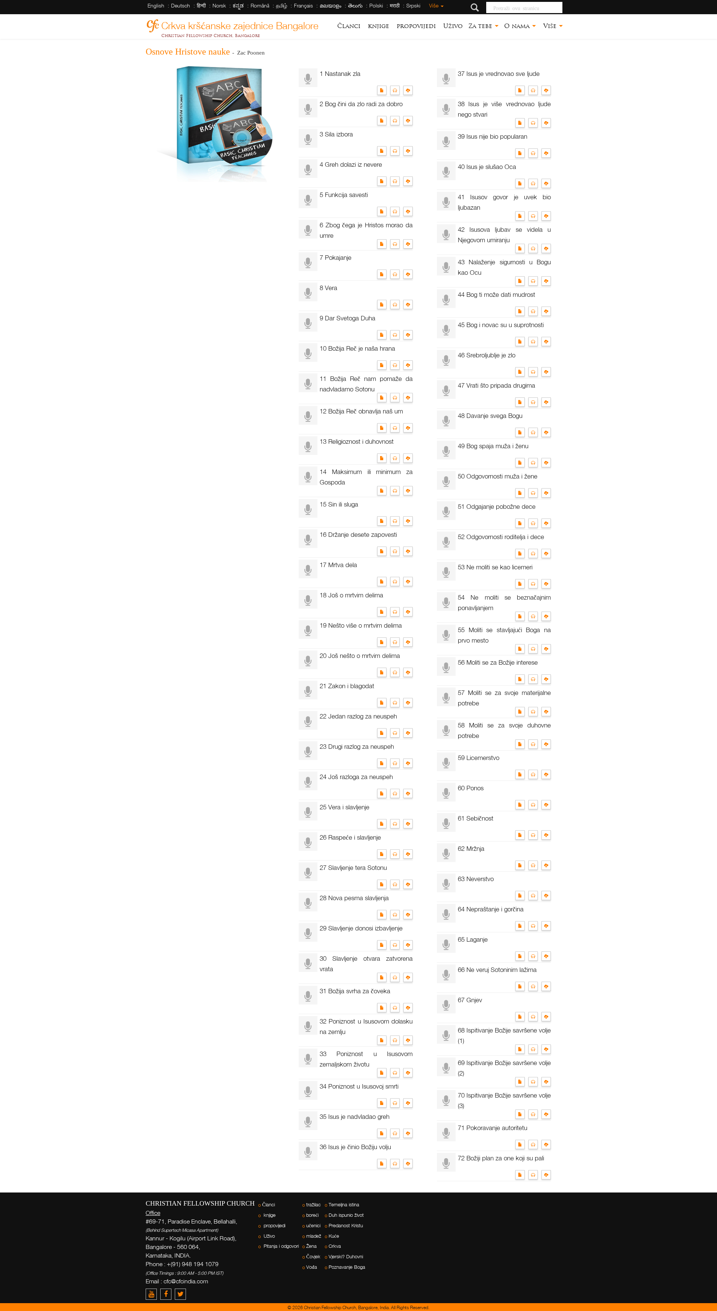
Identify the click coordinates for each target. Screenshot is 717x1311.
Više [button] (549, 26)
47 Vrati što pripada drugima (496, 385)
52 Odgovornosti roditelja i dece (501, 537)
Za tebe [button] (481, 26)
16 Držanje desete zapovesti (358, 534)
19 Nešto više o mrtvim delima (361, 625)
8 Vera (328, 288)
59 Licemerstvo (478, 757)
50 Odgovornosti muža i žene (497, 476)
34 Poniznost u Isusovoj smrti (359, 1086)
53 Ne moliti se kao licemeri (495, 567)
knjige (377, 26)
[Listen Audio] (396, 89)
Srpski (413, 5)
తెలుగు (355, 5)
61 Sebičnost (475, 818)
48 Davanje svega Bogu (490, 415)
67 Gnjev (470, 1000)
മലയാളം (330, 5)
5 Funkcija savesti (344, 195)
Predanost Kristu (346, 1225)
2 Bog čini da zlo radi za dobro (361, 104)
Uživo (452, 26)
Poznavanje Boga (347, 1267)
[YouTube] (153, 1294)
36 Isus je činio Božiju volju (355, 1147)
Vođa (311, 1267)
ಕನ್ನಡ (238, 5)
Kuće (334, 1236)
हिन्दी (201, 5)
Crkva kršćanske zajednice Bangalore (240, 24)
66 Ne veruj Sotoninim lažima (497, 969)
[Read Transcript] (383, 89)
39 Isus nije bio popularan (492, 136)
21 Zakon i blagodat (347, 686)
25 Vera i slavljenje (344, 807)
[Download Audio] (409, 89)
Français (303, 5)
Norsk (219, 5)
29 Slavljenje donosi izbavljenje (361, 928)
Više (434, 5)
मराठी (395, 5)
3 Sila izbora (336, 134)
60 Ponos (471, 788)
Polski (376, 5)
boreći (312, 1215)
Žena (311, 1246)
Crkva (335, 1246)
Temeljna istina (344, 1204)
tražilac (313, 1204)
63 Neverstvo (476, 879)
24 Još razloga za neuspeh (356, 777)
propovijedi (415, 26)
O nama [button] (517, 26)
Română (260, 5)
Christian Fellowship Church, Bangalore (210, 35)
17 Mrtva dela (338, 565)
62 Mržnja (471, 848)
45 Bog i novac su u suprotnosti (501, 325)
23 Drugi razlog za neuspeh (357, 746)
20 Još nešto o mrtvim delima (360, 655)
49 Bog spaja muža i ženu (493, 446)
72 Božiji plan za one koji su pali (501, 1158)
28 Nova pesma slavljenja (354, 898)
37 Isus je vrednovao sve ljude (499, 73)
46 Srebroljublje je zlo (486, 355)
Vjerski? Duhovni (346, 1256)
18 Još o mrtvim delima (351, 595)
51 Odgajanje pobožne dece (497, 506)
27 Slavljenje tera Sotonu (353, 867)
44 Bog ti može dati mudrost (496, 294)
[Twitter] (181, 1294)
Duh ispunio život (346, 1215)
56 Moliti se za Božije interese (498, 662)
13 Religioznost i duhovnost (357, 441)
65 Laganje (473, 939)
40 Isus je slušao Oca (487, 166)
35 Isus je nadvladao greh (354, 1116)
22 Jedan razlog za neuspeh (358, 716)
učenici (313, 1225)
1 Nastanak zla (340, 73)
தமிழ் (281, 5)
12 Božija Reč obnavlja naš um (361, 411)
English (156, 5)
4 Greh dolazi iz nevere (351, 164)
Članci (348, 26)
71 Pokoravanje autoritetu (492, 1128)
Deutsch (180, 5)
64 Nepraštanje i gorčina (491, 909)
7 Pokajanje (335, 257)
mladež (313, 1236)
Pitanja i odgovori (280, 1246)
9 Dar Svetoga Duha (347, 318)
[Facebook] (167, 1294)
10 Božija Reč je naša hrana (357, 348)
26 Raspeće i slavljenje (350, 837)
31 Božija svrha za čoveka (355, 991)
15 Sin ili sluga (339, 504)
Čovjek (313, 1256)
